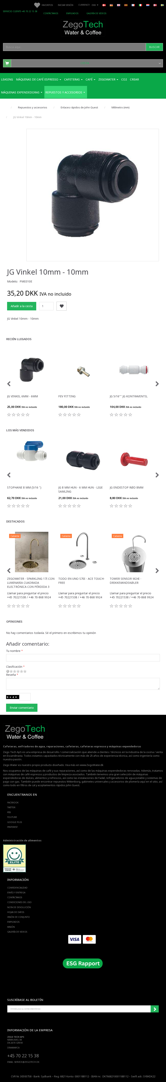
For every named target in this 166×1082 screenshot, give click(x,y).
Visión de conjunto (18, 917)
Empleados (72, 13)
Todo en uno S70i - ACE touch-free (81, 581)
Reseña (11, 675)
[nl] (147, 5)
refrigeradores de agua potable (125, 778)
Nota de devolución (19, 907)
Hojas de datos (15, 912)
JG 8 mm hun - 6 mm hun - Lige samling (80, 489)
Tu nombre (13, 651)
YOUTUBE (12, 817)
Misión (11, 926)
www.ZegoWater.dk (91, 765)
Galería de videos (96, 13)
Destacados (15, 521)
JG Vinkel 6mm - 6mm (22, 396)
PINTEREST (12, 827)
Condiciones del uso (19, 902)
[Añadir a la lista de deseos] (61, 306)
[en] (118, 5)
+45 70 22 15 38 (23, 1056)
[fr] (133, 5)
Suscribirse (155, 1009)
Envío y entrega (16, 892)
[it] (140, 5)
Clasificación (14, 666)
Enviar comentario (22, 708)
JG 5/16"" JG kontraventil (129, 396)
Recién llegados (18, 339)
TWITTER (11, 807)
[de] (111, 5)
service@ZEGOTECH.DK (26, 1062)
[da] (104, 5)
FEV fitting (67, 396)
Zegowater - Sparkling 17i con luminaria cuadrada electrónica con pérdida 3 (30, 583)
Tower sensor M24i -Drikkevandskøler (125, 581)
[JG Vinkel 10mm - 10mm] (93, 195)
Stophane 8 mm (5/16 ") (24, 487)
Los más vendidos (20, 430)
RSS (9, 812)
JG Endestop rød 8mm (126, 487)
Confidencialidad (17, 887)
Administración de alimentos (22, 840)
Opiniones (14, 621)
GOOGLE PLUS (14, 822)
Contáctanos (50, 13)
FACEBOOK (12, 802)
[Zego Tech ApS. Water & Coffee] (83, 27)
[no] (155, 5)
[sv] (162, 5)
